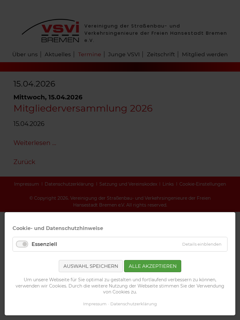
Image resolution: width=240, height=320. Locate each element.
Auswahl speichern (90, 266)
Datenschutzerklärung (133, 303)
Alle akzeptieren (153, 266)
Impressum (95, 303)
